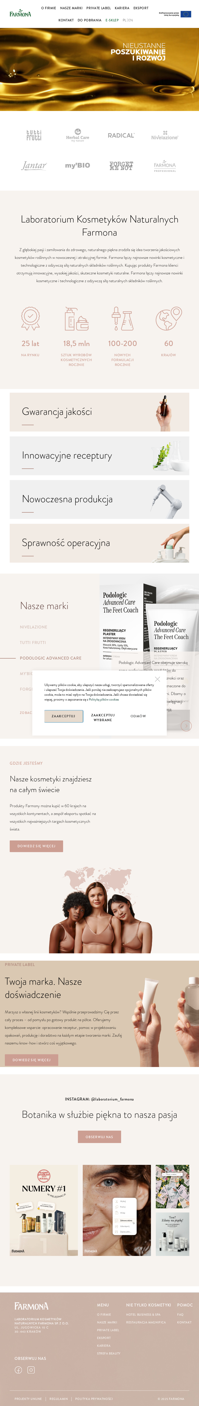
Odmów (138, 716)
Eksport (104, 1338)
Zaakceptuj (63, 716)
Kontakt (184, 1323)
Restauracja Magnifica (146, 1323)
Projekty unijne (28, 1399)
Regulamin (59, 1399)
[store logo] (20, 12)
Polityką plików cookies (104, 699)
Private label (108, 1330)
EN (130, 20)
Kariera (103, 1346)
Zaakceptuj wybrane (103, 717)
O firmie (104, 1315)
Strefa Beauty (109, 1354)
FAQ (180, 1315)
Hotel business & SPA (143, 1315)
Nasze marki (107, 1323)
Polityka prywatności (94, 1399)
